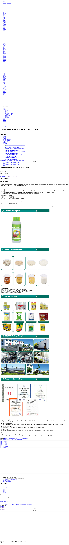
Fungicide (6, 112)
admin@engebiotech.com (7, 3)
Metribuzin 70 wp (3, 443)
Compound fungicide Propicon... (12, 150)
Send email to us (3, 176)
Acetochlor (2, 504)
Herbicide (6, 111)
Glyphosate (6, 504)
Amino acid (7, 117)
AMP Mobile (5, 487)
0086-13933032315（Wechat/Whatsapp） (10, 479)
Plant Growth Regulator (9, 113)
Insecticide (6, 110)
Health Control (7, 115)
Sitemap (4, 486)
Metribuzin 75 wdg (3, 445)
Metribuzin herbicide (3, 447)
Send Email (2, 506)
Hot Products (5, 485)
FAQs (4, 119)
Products (4, 109)
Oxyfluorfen (17, 504)
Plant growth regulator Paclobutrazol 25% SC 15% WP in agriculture (16, 438)
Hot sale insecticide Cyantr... (11, 156)
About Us (4, 120)
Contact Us (4, 121)
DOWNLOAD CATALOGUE (11, 176)
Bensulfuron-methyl (23, 504)
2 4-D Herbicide (11, 504)
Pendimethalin (29, 504)
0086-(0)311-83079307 (7, 480)
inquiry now (2, 498)
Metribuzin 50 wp (3, 441)
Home (4, 108)
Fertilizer (6, 116)
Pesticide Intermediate (8, 114)
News (4, 118)
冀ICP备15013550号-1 (4, 501)
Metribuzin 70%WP (3, 444)
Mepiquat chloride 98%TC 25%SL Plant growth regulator (12, 439)
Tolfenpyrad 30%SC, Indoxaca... (12, 147)
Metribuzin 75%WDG (4, 446)
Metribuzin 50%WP (3, 442)
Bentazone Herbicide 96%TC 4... (12, 159)
